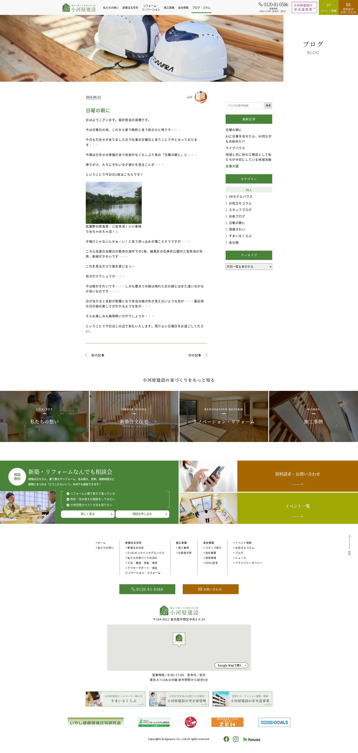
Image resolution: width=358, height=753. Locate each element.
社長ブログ (237, 216)
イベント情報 (243, 542)
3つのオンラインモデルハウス (146, 552)
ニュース (240, 557)
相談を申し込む (142, 514)
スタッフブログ (240, 209)
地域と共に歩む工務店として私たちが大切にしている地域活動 (248, 157)
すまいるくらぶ (240, 235)
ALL (249, 189)
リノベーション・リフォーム (143, 572)
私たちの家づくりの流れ (143, 557)
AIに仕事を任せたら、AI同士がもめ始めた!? (249, 138)
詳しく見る (88, 514)
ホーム (102, 542)
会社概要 (210, 552)
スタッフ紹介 (213, 547)
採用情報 (210, 557)
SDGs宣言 (211, 562)
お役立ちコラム (240, 203)
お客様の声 (185, 552)
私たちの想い (111, 7)
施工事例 (183, 547)
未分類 (234, 242)
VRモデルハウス (241, 196)
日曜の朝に (234, 129)
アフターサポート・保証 (143, 568)
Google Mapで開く (230, 665)
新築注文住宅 (136, 547)
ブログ (239, 552)
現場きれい (237, 229)
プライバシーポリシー (249, 562)
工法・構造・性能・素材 (143, 562)
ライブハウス (235, 148)
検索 (268, 105)
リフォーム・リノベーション (151, 7)
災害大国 (232, 166)
